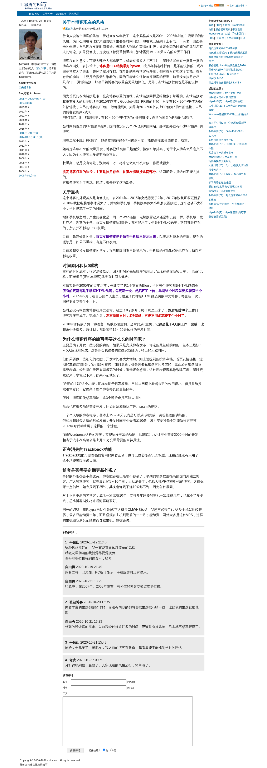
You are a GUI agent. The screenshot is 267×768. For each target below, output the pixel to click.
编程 (211, 25)
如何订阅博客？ (238, 5)
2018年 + (24, 128)
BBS (211, 38)
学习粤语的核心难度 (220, 182)
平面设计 (237, 29)
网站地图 (74, 13)
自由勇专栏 (25, 87)
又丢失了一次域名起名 (221, 152)
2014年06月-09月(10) (31, 137)
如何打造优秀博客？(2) (221, 139)
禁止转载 (41, 68)
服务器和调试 (222, 29)
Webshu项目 (216, 33)
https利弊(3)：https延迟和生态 (226, 101)
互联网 (226, 25)
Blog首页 (34, 13)
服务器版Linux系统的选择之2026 (227, 65)
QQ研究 (219, 38)
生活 (227, 33)
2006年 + (24, 171)
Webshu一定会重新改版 (222, 191)
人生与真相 (232, 38)
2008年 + (24, 162)
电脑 (211, 29)
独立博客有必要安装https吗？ (225, 82)
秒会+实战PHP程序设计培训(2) (226, 69)
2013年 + (24, 141)
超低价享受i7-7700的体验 (223, 48)
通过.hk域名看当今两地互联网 (225, 186)
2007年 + (24, 167)
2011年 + (24, 150)
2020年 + (24, 120)
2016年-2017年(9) (29, 133)
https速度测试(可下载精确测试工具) (228, 52)
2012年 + (24, 145)
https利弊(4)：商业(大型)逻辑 (225, 93)
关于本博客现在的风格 (83, 22)
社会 (243, 38)
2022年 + (24, 111)
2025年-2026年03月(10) (32, 98)
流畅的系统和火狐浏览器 (222, 97)
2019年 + (24, 124)
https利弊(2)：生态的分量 (223, 157)
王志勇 (69, 28)
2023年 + (24, 107)
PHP (218, 25)
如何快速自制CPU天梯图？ (224, 74)
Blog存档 (61, 13)
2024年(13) (25, 103)
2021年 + (24, 115)
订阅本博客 (207, 5)
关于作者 (48, 13)
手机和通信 (238, 33)
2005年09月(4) (27, 175)
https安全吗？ (216, 78)
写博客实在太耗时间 (220, 161)
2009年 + (24, 158)
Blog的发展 (238, 25)
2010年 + (24, 154)
